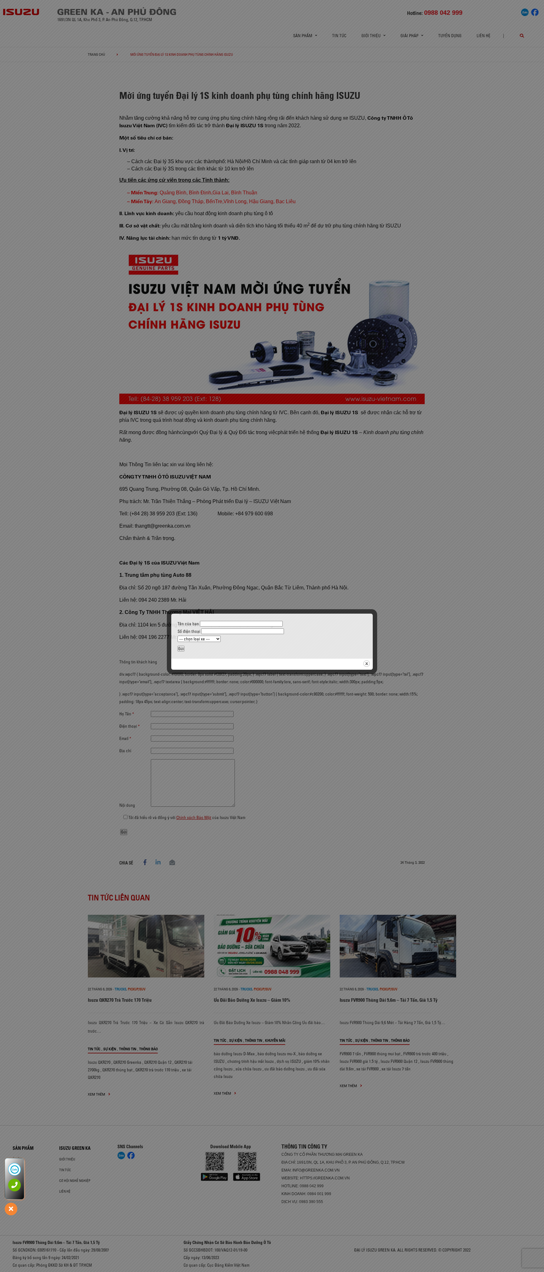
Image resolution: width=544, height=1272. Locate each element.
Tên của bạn (189, 623)
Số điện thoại (189, 631)
